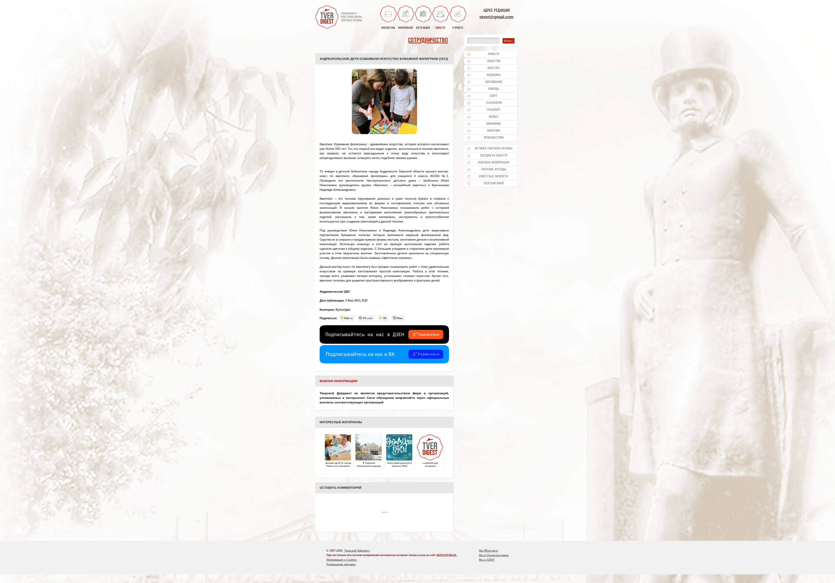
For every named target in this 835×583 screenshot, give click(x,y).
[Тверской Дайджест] (327, 17)
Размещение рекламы (341, 564)
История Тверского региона (494, 148)
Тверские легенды (493, 169)
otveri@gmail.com (496, 17)
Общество (493, 61)
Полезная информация (493, 162)
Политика (493, 130)
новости (440, 28)
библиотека (388, 28)
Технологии (494, 102)
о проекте (457, 28)
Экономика (493, 123)
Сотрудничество (428, 41)
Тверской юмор (493, 183)
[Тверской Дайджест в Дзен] (384, 342)
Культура (343, 309)
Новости (493, 54)
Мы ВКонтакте (488, 550)
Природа (493, 89)
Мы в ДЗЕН (486, 559)
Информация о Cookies (341, 559)
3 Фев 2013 (352, 300)
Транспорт (493, 109)
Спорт (494, 96)
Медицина (494, 75)
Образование (493, 82)
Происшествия (494, 137)
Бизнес (493, 116)
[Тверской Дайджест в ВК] (384, 362)
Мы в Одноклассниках (494, 555)
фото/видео (423, 28)
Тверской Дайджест (357, 550)
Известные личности (493, 176)
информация (405, 28)
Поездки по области (493, 155)
